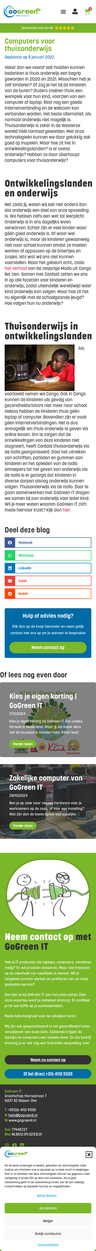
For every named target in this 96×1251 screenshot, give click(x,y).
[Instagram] (7, 1145)
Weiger (48, 1221)
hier (66, 510)
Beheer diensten (47, 1195)
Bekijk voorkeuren (48, 1233)
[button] (89, 1154)
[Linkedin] (22, 1145)
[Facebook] (14, 1145)
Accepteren (48, 1208)
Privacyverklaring (48, 1244)
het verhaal (16, 268)
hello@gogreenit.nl (23, 1115)
